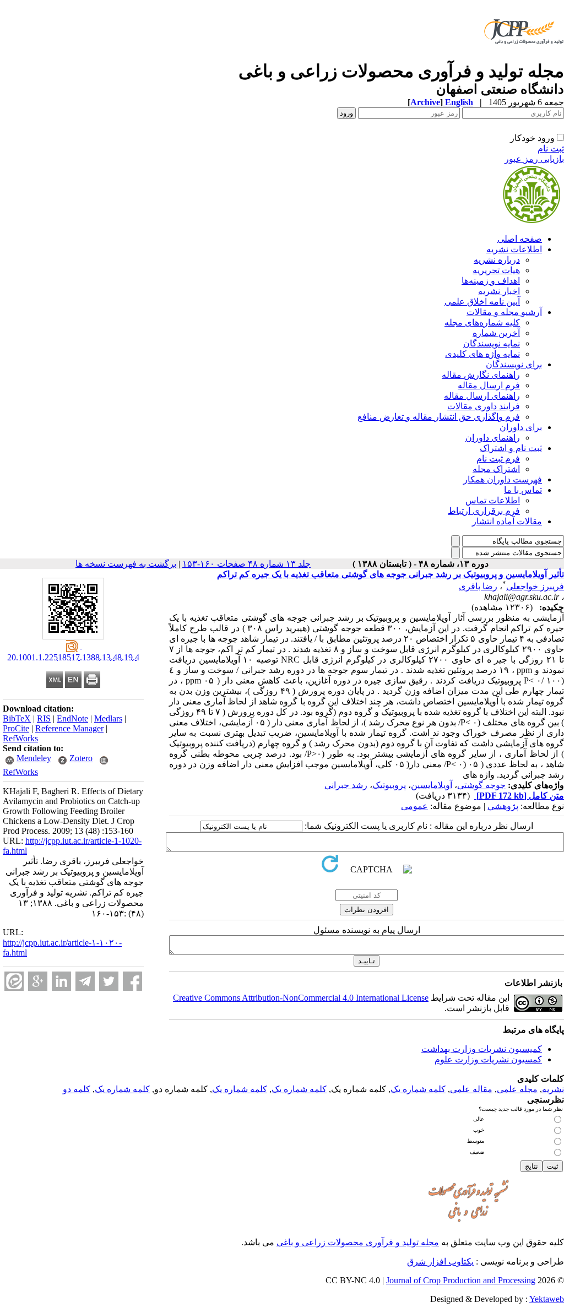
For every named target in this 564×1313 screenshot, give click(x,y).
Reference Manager (69, 728)
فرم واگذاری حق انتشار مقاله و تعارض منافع (438, 416)
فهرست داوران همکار (502, 479)
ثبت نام (551, 148)
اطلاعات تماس (492, 500)
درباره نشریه (497, 259)
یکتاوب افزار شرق (440, 1261)
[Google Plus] (37, 981)
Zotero (81, 758)
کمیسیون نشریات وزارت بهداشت (481, 1049)
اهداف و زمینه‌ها (491, 280)
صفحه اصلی (519, 238)
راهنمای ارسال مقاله (482, 395)
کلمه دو (76, 1089)
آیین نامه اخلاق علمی (482, 301)
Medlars (108, 718)
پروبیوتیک (389, 785)
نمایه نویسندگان (491, 343)
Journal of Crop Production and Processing (460, 1280)
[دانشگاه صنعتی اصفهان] (522, 57)
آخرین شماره (496, 333)
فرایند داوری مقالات (483, 406)
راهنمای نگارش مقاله (481, 374)
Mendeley (34, 758)
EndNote (72, 718)
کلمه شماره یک (418, 1089)
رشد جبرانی (345, 785)
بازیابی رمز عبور (534, 159)
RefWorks (20, 738)
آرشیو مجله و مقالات (504, 312)
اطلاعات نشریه (514, 249)
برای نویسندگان (514, 364)
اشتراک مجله (496, 469)
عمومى (414, 806)
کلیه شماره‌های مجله (482, 322)
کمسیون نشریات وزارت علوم (488, 1059)
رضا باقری (478, 586)
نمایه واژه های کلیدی (482, 354)
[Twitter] (108, 981)
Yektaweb (546, 1299)
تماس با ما (523, 490)
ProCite (16, 728)
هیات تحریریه (496, 270)
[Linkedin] (61, 981)
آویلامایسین (431, 785)
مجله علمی (517, 1089)
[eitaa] (14, 981)
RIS (44, 718)
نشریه (553, 1089)
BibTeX (17, 718)
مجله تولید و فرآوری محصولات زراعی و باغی (357, 1242)
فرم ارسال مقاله (489, 385)
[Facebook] (132, 981)
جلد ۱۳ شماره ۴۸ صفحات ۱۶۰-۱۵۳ (246, 563)
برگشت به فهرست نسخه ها (125, 563)
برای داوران (521, 427)
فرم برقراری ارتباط (484, 511)
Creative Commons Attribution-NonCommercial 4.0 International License (301, 997)
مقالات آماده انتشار (507, 521)
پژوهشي (502, 806)
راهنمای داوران (492, 437)
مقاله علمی (471, 1089)
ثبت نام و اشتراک (511, 448)
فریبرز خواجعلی (535, 586)
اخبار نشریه (499, 291)
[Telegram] (85, 981)
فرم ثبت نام (498, 458)
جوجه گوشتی (481, 785)
